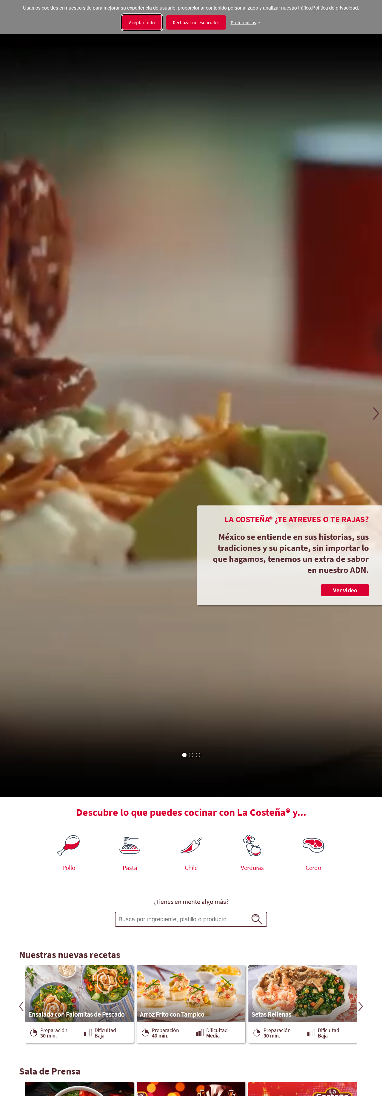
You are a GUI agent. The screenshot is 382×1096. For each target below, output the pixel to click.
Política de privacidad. (335, 8)
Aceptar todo (142, 22)
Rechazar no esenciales (196, 22)
